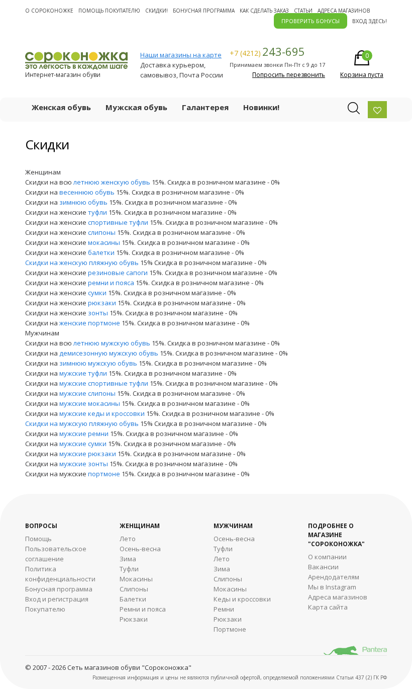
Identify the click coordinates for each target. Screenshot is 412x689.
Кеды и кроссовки (242, 599)
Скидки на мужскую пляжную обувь (82, 423)
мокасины (104, 242)
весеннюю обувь (87, 192)
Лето (128, 538)
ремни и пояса (111, 282)
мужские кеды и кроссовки (102, 413)
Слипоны (134, 588)
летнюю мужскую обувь (111, 343)
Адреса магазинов (344, 10)
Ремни (224, 609)
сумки (97, 292)
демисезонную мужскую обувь (108, 353)
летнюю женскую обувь (111, 182)
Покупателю (45, 609)
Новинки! (261, 107)
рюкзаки (102, 302)
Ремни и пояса (143, 609)
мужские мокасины (89, 403)
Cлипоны (228, 578)
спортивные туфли (118, 222)
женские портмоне (89, 322)
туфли (97, 212)
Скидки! (156, 10)
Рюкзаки (134, 619)
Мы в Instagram (332, 586)
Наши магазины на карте (181, 54)
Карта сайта (328, 607)
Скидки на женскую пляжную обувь (82, 262)
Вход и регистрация (56, 599)
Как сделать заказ (264, 10)
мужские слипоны (87, 393)
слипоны (102, 232)
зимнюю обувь (83, 202)
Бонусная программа (204, 10)
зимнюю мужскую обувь (98, 363)
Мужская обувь (136, 107)
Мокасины (136, 578)
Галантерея (205, 107)
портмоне (104, 473)
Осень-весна (140, 548)
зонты (98, 312)
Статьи (303, 10)
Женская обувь (61, 107)
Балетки (133, 599)
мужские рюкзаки (87, 453)
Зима (128, 558)
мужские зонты (83, 463)
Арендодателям (333, 576)
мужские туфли (83, 373)
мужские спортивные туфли (103, 383)
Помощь (38, 538)
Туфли (129, 568)
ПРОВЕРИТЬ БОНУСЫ (310, 21)
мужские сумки (83, 443)
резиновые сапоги (118, 272)
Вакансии (323, 566)
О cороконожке (49, 10)
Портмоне (230, 629)
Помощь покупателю (109, 10)
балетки (101, 252)
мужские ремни (84, 433)
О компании (327, 556)
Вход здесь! (369, 21)
